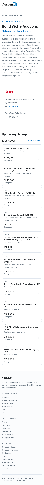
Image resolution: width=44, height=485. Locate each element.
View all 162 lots (33, 141)
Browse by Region (9, 447)
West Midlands (7, 403)
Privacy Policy (7, 462)
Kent (3, 410)
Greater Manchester (9, 400)
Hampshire (6, 428)
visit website (13, 106)
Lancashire (6, 425)
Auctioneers (6, 453)
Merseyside (6, 431)
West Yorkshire (7, 407)
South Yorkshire (8, 434)
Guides (4, 456)
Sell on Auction (7, 459)
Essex (4, 413)
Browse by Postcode (10, 450)
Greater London (8, 397)
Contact (5, 468)
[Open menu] (41, 4)
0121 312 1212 (12, 103)
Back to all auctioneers (14, 15)
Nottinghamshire (8, 438)
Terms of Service (8, 465)
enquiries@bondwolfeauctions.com (21, 99)
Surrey (4, 422)
